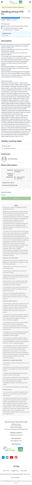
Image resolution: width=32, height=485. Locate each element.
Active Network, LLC (8, 481)
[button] (29, 11)
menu (2, 2)
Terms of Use (27, 474)
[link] (4, 159)
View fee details (6, 192)
